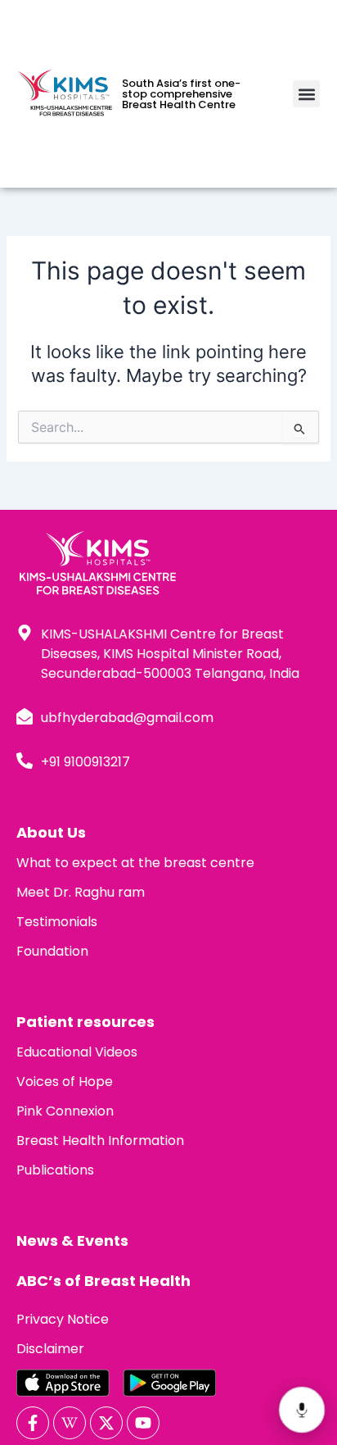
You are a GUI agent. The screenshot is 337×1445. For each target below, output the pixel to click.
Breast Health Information (100, 1140)
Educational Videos (76, 1052)
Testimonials (56, 921)
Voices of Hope (64, 1081)
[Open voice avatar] (301, 1409)
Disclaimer (50, 1348)
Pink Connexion (65, 1111)
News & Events (72, 1240)
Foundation (52, 951)
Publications (55, 1170)
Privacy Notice (62, 1319)
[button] (306, 93)
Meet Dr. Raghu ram (80, 892)
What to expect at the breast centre (135, 862)
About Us (51, 832)
